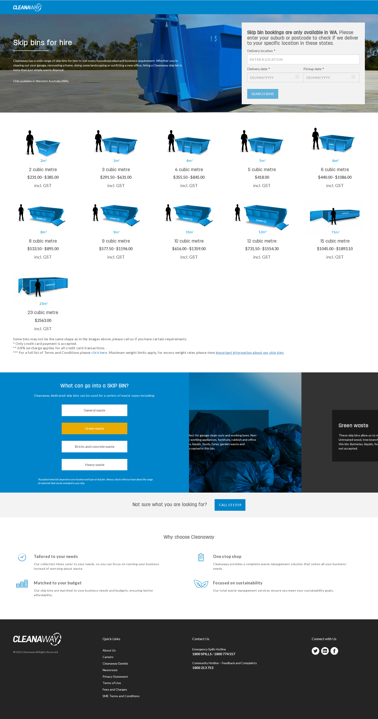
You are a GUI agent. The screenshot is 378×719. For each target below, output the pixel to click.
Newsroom (110, 670)
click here (99, 352)
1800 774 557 (224, 654)
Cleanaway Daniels (115, 663)
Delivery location (261, 51)
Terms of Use (112, 683)
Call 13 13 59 (230, 505)
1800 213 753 (202, 667)
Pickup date (313, 69)
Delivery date (258, 69)
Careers (108, 657)
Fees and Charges (115, 689)
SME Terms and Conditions (121, 696)
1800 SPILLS (202, 654)
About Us (109, 650)
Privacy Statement (115, 676)
